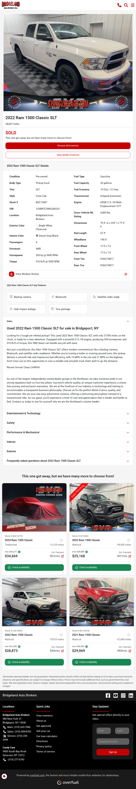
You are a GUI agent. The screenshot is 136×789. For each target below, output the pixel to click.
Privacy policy (44, 746)
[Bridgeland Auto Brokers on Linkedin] (129, 695)
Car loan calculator (46, 736)
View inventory (44, 715)
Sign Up (113, 752)
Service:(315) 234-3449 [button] (15, 737)
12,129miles (57, 544)
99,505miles (124, 544)
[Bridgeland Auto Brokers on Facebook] (106, 695)
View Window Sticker (27, 274)
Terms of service (45, 751)
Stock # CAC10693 (13, 630)
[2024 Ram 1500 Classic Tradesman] (34, 507)
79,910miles (57, 639)
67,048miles (124, 639)
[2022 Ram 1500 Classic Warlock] (101, 507)
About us (41, 720)
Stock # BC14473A (81, 630)
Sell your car (43, 731)
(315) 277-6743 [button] (16, 759)
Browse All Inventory (68, 145)
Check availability (21, 567)
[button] (119, 5)
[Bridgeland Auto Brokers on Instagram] (122, 695)
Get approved (43, 725)
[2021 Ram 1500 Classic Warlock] (101, 602)
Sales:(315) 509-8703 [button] (19, 731)
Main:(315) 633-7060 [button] (18, 727)
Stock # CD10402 (80, 536)
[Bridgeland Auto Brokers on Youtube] (114, 695)
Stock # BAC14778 (13, 536)
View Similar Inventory (68, 155)
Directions (42, 741)
